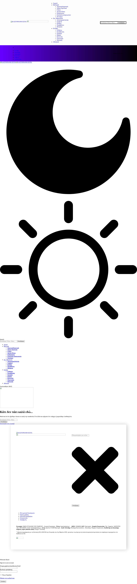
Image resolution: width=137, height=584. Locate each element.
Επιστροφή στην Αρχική (7, 423)
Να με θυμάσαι (6, 575)
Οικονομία (17, 54)
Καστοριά (17, 52)
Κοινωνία (17, 56)
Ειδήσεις (16, 57)
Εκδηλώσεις (17, 59)
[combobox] (80, 435)
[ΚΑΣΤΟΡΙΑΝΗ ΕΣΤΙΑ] (16, 62)
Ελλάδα (16, 50)
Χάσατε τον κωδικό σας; (7, 578)
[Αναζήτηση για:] (8, 420)
